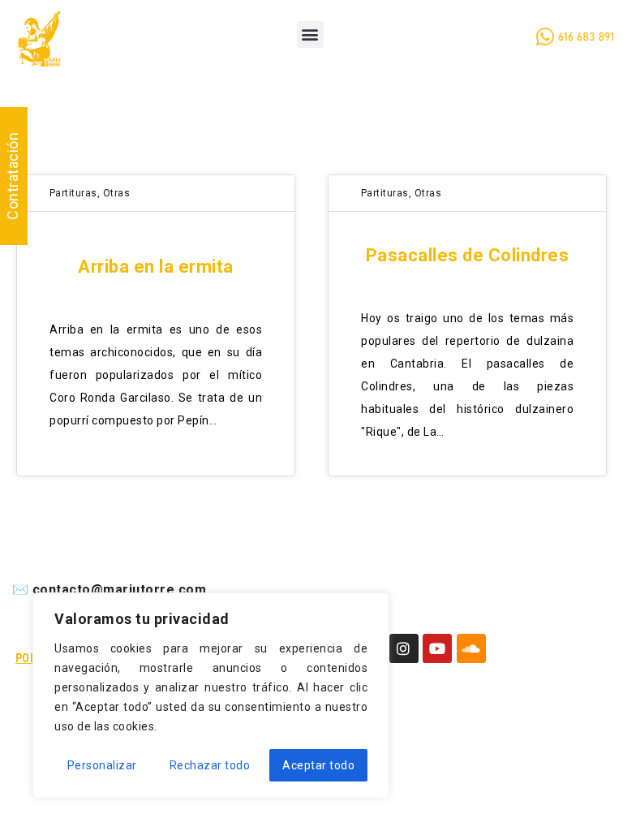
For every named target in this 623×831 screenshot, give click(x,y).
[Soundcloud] (471, 648)
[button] (310, 34)
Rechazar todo (210, 765)
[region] (210, 695)
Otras (117, 193)
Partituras (73, 193)
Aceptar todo (318, 765)
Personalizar (102, 765)
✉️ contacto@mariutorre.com (109, 589)
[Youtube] (437, 648)
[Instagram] (404, 648)
